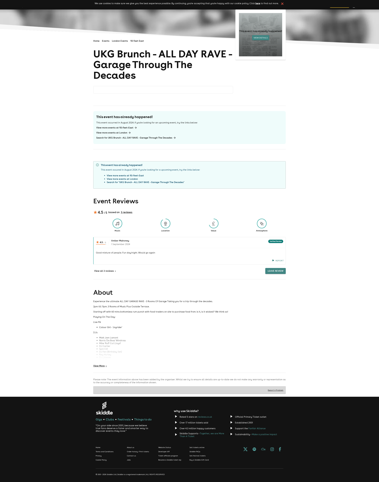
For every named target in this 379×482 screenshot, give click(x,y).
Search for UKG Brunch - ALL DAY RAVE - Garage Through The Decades (134, 137)
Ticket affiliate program (168, 456)
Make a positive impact (264, 434)
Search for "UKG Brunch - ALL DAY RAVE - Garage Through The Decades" (145, 182)
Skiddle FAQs (195, 452)
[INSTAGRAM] (272, 449)
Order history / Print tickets (138, 452)
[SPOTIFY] (254, 449)
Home (96, 40)
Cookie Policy (101, 460)
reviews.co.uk (205, 416)
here (257, 3)
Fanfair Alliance (257, 428)
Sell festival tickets (198, 456)
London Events (120, 40)
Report (280, 260)
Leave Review (275, 270)
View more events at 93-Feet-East (114, 127)
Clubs (110, 419)
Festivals (124, 419)
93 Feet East (137, 40)
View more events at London (111, 132)
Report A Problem (275, 390)
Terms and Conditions (105, 452)
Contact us (131, 456)
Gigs (99, 419)
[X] (245, 449)
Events (105, 40)
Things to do (143, 419)
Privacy (99, 456)
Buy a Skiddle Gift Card (199, 460)
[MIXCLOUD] (263, 449)
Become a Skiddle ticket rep (169, 460)
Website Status (164, 447)
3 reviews (126, 212)
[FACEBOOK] (280, 449)
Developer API (164, 452)
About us (130, 447)
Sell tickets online (197, 447)
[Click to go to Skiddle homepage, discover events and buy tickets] (104, 408)
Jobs (129, 460)
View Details (261, 37)
